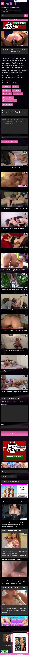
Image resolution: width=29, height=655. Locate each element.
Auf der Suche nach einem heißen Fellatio (13, 559)
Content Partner (7, 645)
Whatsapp (25, 19)
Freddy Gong (16, 83)
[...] (25, 526)
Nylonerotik (7, 90)
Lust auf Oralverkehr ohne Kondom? (11, 530)
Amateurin (7, 86)
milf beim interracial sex (10, 101)
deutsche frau (7, 93)
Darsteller (10, 19)
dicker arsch (19, 93)
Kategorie (4, 19)
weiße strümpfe (8, 104)
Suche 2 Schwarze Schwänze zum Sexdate (14, 587)
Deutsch (18, 0)
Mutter (16, 86)
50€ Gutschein (17, 19)
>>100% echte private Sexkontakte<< (14, 654)
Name (3, 424)
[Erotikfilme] (12, 4)
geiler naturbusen (8, 97)
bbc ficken (17, 90)
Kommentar (4, 404)
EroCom (8, 80)
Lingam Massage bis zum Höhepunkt (12, 502)
